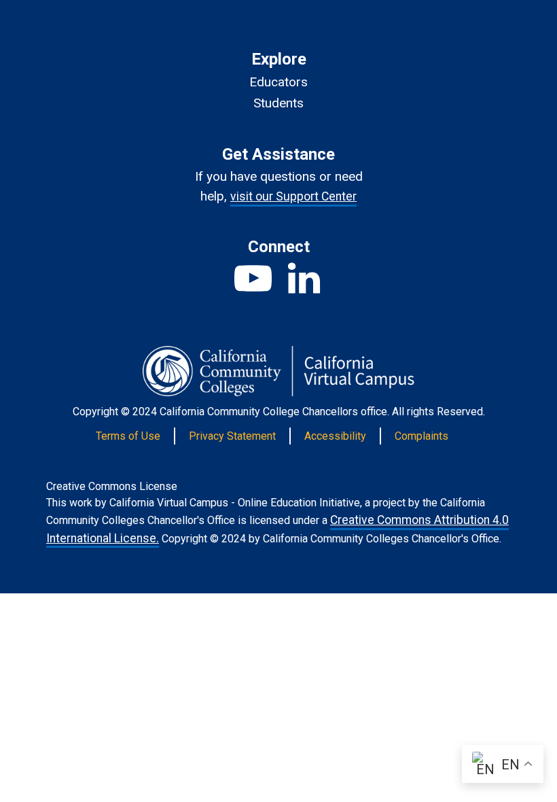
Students (278, 103)
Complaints (421, 436)
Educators (278, 82)
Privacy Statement (232, 436)
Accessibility (335, 436)
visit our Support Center (293, 196)
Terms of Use (128, 436)
